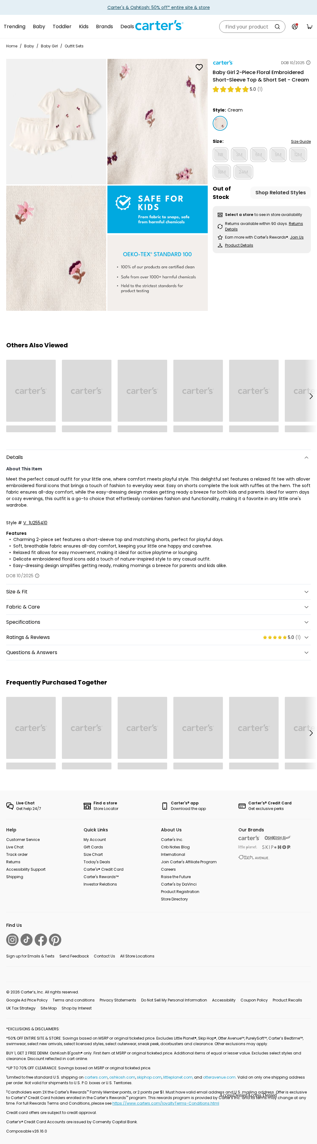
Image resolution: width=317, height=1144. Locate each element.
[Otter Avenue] (253, 857)
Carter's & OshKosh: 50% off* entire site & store (158, 7)
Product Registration (180, 891)
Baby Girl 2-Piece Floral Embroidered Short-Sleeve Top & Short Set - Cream (261, 76)
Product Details (239, 245)
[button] (311, 396)
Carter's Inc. (172, 839)
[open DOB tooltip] (308, 62)
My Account (95, 839)
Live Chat (15, 847)
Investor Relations (100, 884)
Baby (39, 26)
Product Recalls (287, 1000)
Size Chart (93, 854)
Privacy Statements (118, 1000)
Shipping (14, 876)
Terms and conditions (74, 1000)
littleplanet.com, (178, 1077)
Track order (17, 854)
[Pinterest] (55, 940)
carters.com (96, 1077)
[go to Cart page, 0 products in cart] (309, 26)
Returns (13, 862)
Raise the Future (176, 876)
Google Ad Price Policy (27, 1000)
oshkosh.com (122, 1077)
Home (11, 46)
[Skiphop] (276, 847)
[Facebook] (41, 940)
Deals (127, 26)
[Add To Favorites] (199, 67)
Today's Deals (97, 862)
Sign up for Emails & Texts (30, 956)
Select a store (239, 214)
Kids (84, 26)
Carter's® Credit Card (104, 869)
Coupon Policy (254, 1000)
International (173, 854)
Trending (14, 26)
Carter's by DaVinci (179, 884)
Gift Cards (93, 847)
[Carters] (249, 838)
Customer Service (23, 839)
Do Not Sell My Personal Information (174, 1000)
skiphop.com (149, 1077)
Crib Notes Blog (175, 847)
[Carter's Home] (158, 25)
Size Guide (301, 141)
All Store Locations (137, 956)
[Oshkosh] (278, 838)
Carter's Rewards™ (101, 876)
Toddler (62, 26)
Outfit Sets (74, 46)
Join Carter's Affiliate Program (189, 862)
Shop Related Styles (280, 192)
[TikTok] (26, 940)
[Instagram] (12, 940)
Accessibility (224, 1000)
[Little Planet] (247, 847)
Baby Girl (49, 46)
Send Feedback (74, 956)
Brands (104, 26)
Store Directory (174, 899)
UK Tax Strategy (21, 1008)
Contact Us (104, 956)
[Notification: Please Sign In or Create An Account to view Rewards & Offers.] (294, 26)
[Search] (277, 27)
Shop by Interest (77, 1008)
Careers (168, 869)
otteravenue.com (219, 1077)
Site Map (49, 1008)
